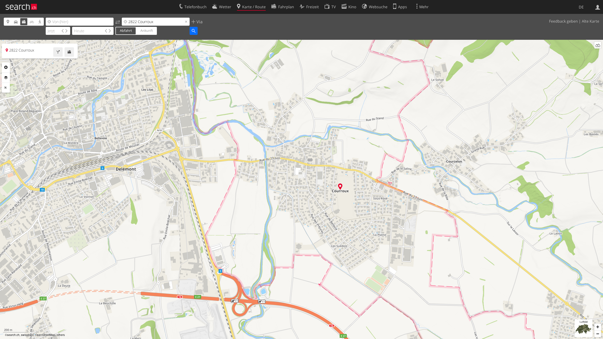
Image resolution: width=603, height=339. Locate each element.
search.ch (13, 335)
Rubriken (6, 67)
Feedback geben (563, 21)
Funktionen (6, 88)
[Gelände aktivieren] (597, 45)
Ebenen (6, 78)
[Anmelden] (597, 7)
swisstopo (27, 335)
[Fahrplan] (69, 52)
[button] (340, 186)
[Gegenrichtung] (117, 22)
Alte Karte (590, 21)
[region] (301, 189)
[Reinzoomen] (597, 326)
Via (199, 21)
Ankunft (146, 30)
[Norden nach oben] (597, 53)
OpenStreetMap (45, 335)
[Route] (58, 52)
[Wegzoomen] (597, 333)
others (61, 335)
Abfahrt (126, 30)
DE (581, 7)
